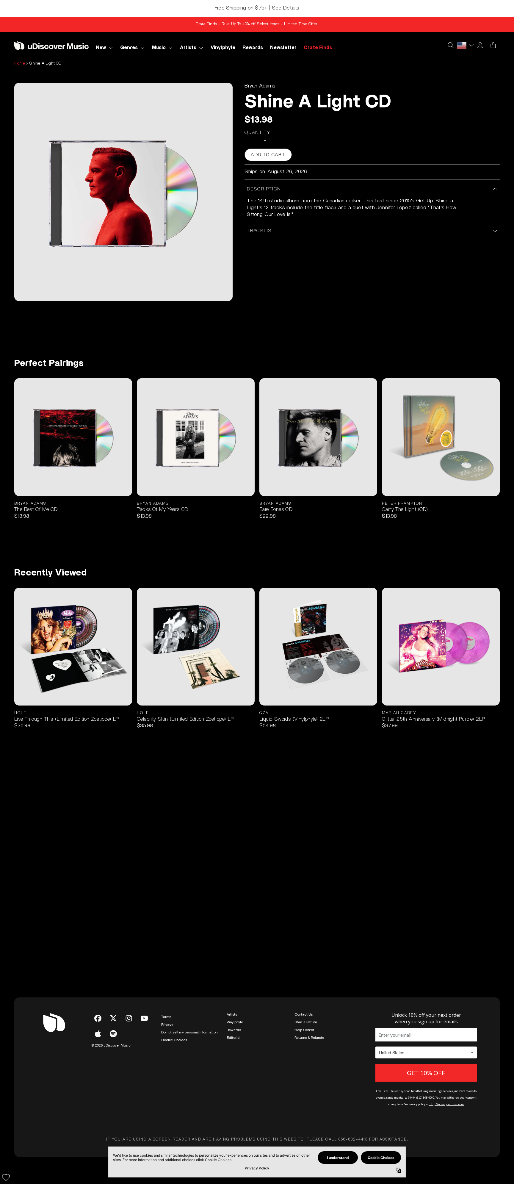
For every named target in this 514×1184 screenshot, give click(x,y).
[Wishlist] (6, 1177)
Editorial (233, 1037)
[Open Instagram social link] (128, 1018)
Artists (232, 1014)
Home (19, 63)
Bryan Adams (260, 86)
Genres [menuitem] (129, 47)
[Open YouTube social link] (144, 1018)
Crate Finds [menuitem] (318, 47)
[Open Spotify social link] (113, 1033)
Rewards (234, 1030)
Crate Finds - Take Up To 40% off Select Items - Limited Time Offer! (257, 24)
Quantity (258, 132)
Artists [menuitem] (188, 47)
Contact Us (303, 1014)
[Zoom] (123, 192)
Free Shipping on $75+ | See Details (257, 8)
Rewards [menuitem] (252, 47)
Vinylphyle (235, 1022)
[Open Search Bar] (450, 45)
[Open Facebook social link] (97, 1018)
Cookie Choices (174, 1040)
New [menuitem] (101, 47)
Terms (166, 1017)
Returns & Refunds (309, 1037)
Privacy (167, 1024)
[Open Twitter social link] (113, 1018)
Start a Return (305, 1022)
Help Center (304, 1030)
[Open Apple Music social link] (97, 1033)
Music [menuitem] (159, 47)
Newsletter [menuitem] (283, 47)
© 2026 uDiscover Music (111, 1045)
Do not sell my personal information (189, 1032)
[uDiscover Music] (51, 45)
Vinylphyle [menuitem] (223, 47)
